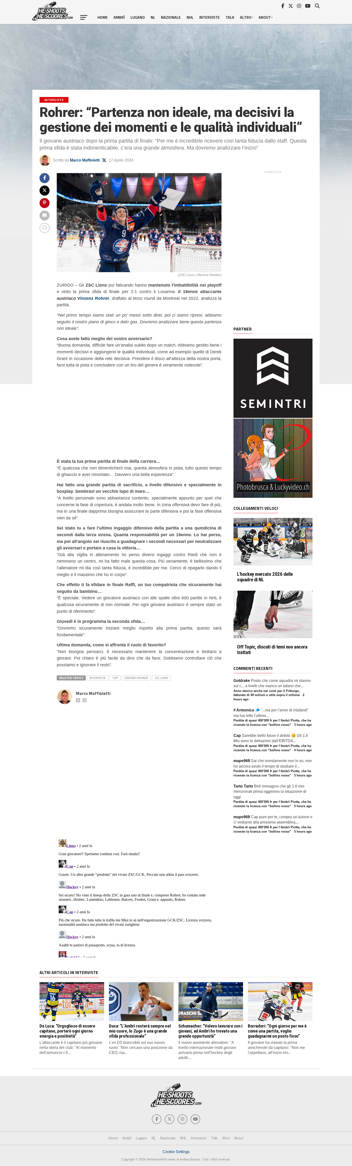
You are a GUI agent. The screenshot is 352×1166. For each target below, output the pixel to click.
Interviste (209, 17)
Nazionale (171, 17)
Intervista (98, 677)
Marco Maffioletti (85, 160)
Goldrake (241, 681)
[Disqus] (139, 767)
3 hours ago (303, 725)
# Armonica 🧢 (246, 710)
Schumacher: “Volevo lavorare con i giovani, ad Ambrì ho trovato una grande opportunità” (210, 1031)
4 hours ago (303, 750)
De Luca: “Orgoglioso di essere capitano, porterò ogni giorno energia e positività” (67, 1031)
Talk (230, 17)
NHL (190, 17)
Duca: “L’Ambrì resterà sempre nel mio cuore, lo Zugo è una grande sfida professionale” (140, 1031)
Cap (237, 735)
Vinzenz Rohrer (93, 298)
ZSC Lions (161, 677)
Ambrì (119, 17)
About (265, 17)
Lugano (138, 17)
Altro (245, 17)
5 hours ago (303, 775)
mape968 (241, 761)
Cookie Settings (176, 1152)
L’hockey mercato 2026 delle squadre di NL (265, 577)
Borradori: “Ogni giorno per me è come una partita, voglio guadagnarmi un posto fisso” (277, 1031)
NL (153, 17)
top (115, 677)
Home (102, 17)
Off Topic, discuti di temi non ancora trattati (272, 649)
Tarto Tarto (243, 786)
